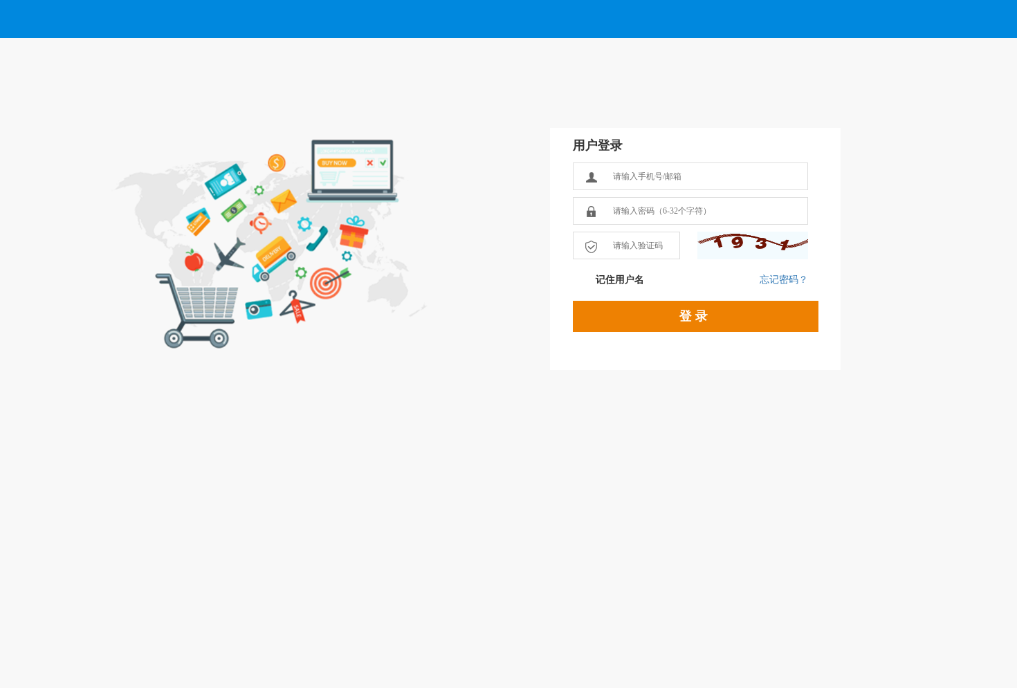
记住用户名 (620, 280)
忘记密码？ (784, 280)
